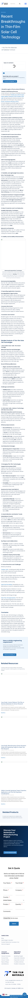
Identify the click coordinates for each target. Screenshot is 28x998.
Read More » (3, 712)
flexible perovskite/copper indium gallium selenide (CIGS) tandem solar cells (12, 96)
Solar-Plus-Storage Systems (8, 597)
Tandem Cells (4, 569)
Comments (6, 911)
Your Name (7, 883)
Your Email (19, 883)
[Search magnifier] (20, 4)
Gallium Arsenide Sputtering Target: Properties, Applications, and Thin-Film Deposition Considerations (13, 792)
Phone (5, 890)
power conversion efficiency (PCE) (10, 101)
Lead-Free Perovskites (6, 584)
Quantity (18, 904)
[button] (25, 3)
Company (18, 890)
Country (6, 897)
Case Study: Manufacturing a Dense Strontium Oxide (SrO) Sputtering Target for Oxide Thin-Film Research (13, 747)
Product (6, 904)
